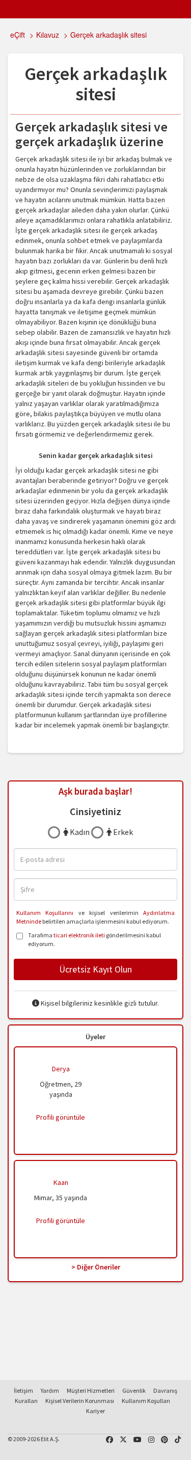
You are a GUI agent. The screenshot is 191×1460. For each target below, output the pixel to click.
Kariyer (95, 1411)
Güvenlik (134, 1390)
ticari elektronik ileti (79, 935)
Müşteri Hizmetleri (91, 1390)
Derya (61, 1068)
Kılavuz (47, 35)
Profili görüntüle (60, 1117)
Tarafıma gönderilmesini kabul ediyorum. (94, 939)
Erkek (122, 832)
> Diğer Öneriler (95, 1267)
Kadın (79, 832)
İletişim (23, 1390)
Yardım (50, 1390)
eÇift (17, 35)
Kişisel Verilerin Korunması (79, 1400)
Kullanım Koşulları (146, 1400)
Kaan (60, 1182)
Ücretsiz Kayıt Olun (95, 969)
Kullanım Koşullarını (44, 912)
